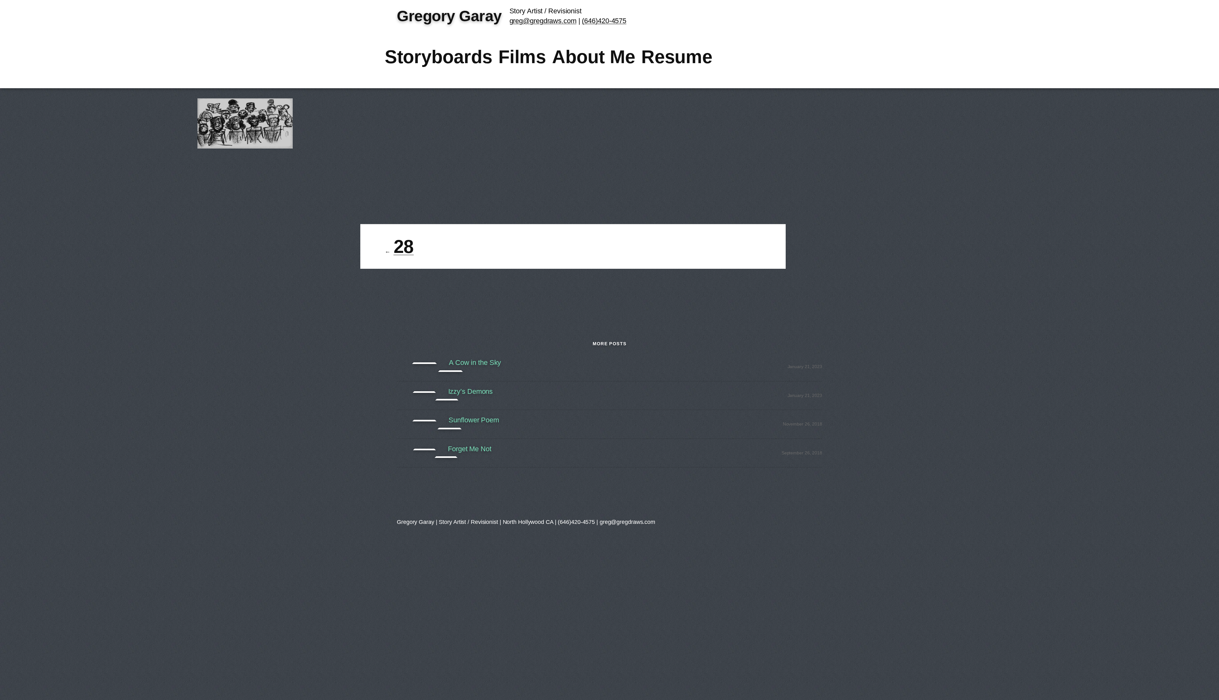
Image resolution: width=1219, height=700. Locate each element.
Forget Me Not (469, 449)
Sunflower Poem (474, 420)
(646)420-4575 (604, 21)
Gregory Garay (449, 16)
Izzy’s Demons (470, 391)
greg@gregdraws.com (543, 21)
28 (404, 246)
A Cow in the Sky (475, 363)
